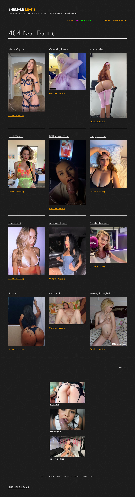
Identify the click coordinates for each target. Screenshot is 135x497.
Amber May (97, 49)
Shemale (21, 9)
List (96, 20)
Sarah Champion (99, 223)
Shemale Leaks (18, 487)
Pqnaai (12, 293)
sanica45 (54, 293)
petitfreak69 (15, 136)
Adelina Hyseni (58, 223)
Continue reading (16, 115)
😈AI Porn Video (84, 20)
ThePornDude (120, 20)
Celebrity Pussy (58, 49)
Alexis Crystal (16, 49)
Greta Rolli (14, 223)
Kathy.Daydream (59, 136)
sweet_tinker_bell (100, 293)
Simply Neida (98, 136)
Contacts (105, 20)
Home (70, 20)
